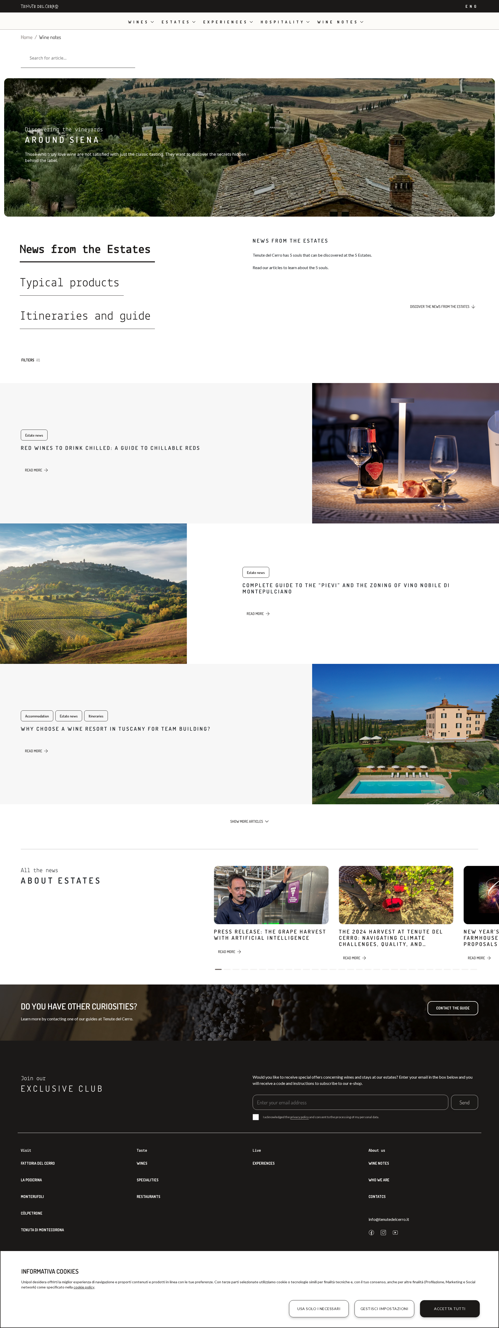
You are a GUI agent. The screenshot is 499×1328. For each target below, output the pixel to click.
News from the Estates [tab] (85, 250)
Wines (138, 22)
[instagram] (383, 1232)
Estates (176, 22)
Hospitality (283, 22)
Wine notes (338, 22)
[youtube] (395, 1232)
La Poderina (31, 1180)
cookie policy (84, 1287)
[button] (218, 969)
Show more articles (246, 821)
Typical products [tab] (70, 283)
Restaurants (148, 1196)
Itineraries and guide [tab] (85, 316)
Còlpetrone (31, 1213)
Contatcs (377, 1196)
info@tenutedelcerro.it (389, 1219)
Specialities (148, 1180)
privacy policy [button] (299, 1117)
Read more (33, 470)
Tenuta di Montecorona (42, 1230)
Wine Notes (379, 1163)
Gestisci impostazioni (384, 1308)
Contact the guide (453, 1008)
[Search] (23, 58)
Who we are (379, 1180)
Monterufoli (32, 1196)
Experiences (225, 22)
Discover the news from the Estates (439, 306)
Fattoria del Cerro (38, 1163)
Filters (27, 360)
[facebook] (371, 1232)
